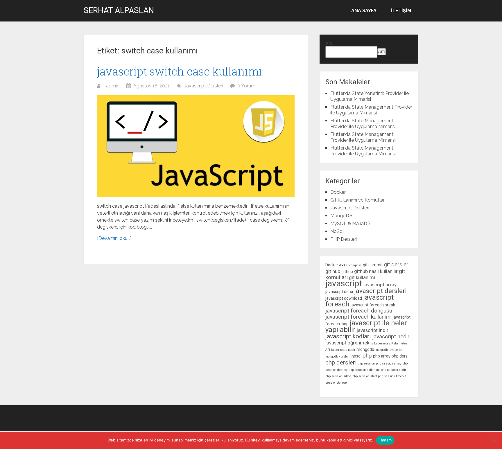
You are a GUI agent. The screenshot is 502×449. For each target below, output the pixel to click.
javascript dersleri (380, 290)
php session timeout (392, 376)
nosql (356, 356)
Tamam (385, 440)
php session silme (338, 376)
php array (381, 356)
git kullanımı (362, 277)
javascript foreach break (373, 305)
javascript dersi (339, 291)
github (347, 271)
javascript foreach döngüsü (358, 310)
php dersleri (340, 362)
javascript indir (372, 330)
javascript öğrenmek (347, 343)
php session (366, 363)
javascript (343, 283)
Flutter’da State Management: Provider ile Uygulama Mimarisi (363, 123)
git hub (332, 271)
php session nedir (393, 370)
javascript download (343, 298)
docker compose (350, 265)
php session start (364, 376)
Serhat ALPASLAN (119, 10)
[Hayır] (495, 440)
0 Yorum (246, 86)
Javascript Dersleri (203, 86)
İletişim (401, 10)
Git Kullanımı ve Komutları (358, 200)
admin (112, 86)
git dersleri (397, 264)
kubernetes (382, 343)
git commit (373, 265)
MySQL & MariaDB (350, 223)
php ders (400, 356)
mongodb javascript (388, 350)
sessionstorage (336, 383)
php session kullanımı (364, 370)
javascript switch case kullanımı (179, 71)
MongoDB (341, 215)
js (371, 343)
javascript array (380, 285)
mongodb (365, 349)
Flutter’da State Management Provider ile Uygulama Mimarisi (371, 110)
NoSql (337, 231)
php (367, 355)
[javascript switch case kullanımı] (196, 146)
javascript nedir (391, 336)
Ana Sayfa (363, 10)
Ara (329, 43)
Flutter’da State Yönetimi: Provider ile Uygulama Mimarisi (369, 96)
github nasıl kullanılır (376, 271)
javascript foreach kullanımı (358, 316)
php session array (388, 363)
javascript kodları (348, 336)
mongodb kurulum (337, 356)
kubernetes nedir (343, 350)
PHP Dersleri (343, 239)
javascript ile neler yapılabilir (366, 326)
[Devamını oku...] (114, 238)
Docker (338, 192)
